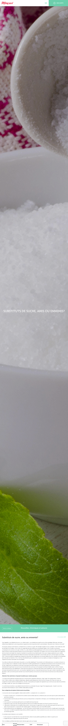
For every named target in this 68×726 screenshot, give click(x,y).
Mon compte (59, 3)
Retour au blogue (7, 628)
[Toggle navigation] (46, 3)
